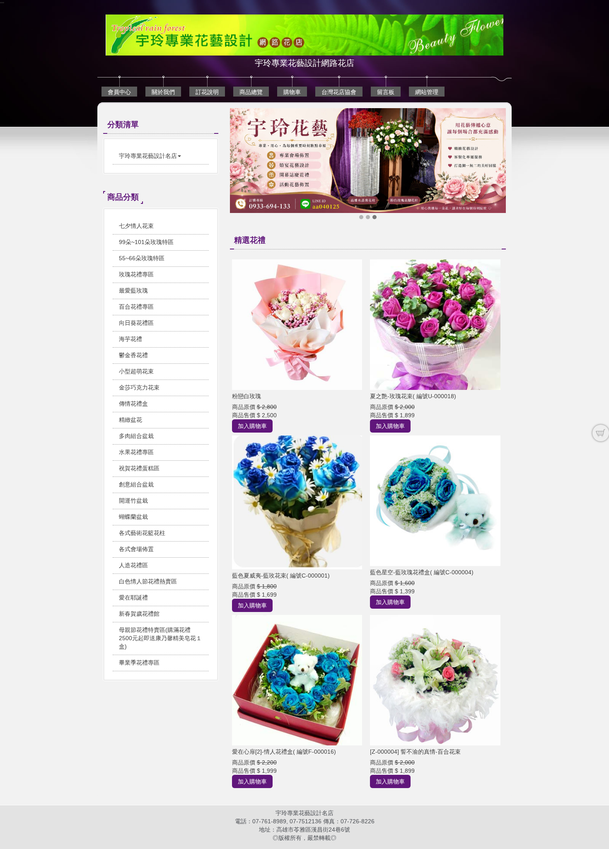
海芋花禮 (130, 339)
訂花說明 (207, 92)
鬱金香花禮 (133, 355)
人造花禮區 (133, 565)
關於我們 (163, 92)
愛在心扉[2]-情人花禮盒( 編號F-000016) (284, 751)
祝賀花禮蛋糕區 (139, 468)
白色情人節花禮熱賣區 (148, 581)
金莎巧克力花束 (139, 387)
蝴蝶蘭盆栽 (133, 516)
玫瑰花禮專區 (136, 274)
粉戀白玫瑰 (246, 396)
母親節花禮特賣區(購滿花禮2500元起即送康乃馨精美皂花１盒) (160, 638)
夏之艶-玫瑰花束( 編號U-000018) (413, 396)
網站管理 (426, 92)
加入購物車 (252, 426)
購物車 (292, 92)
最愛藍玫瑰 (133, 290)
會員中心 (119, 92)
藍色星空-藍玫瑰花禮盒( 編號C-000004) (422, 572)
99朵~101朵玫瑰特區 (146, 242)
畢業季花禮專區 (139, 662)
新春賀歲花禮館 (139, 613)
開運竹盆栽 (133, 500)
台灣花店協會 (338, 92)
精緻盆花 (130, 419)
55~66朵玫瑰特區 (141, 258)
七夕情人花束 (136, 226)
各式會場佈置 (136, 549)
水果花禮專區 (136, 452)
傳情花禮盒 (133, 403)
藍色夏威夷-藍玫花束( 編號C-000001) (281, 575)
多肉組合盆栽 (136, 436)
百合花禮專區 (136, 306)
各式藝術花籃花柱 (142, 533)
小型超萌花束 (136, 371)
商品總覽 (251, 92)
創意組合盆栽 (136, 484)
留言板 (385, 92)
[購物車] (600, 433)
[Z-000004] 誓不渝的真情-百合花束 (415, 751)
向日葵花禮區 (136, 322)
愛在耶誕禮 (133, 597)
